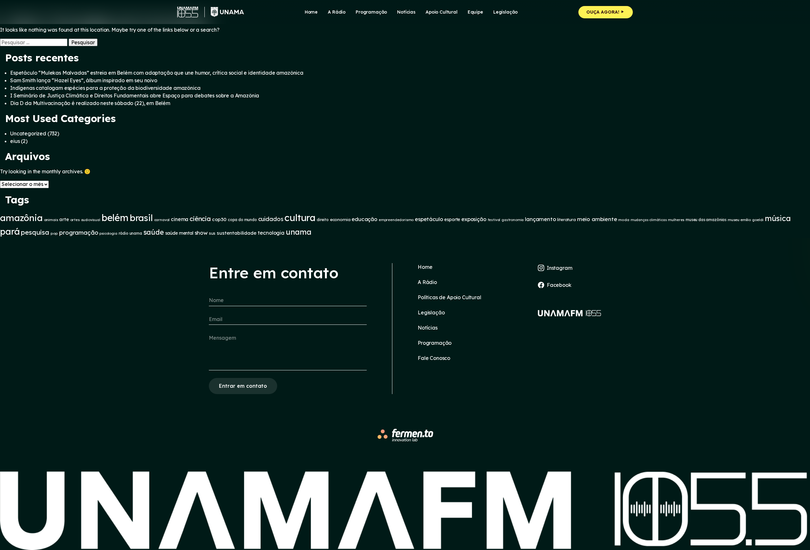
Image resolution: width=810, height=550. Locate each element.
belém (115, 217)
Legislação (505, 12)
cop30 (219, 219)
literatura (566, 219)
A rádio (337, 12)
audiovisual (90, 220)
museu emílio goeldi (745, 219)
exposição (473, 219)
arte (64, 219)
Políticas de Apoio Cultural (449, 297)
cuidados (271, 219)
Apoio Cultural (442, 12)
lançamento (540, 219)
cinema (179, 219)
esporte (452, 219)
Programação (371, 12)
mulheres (676, 220)
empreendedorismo (396, 220)
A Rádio (427, 282)
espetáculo (429, 219)
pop (54, 233)
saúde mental (179, 233)
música (778, 218)
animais (51, 219)
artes (75, 220)
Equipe (475, 12)
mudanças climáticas (649, 220)
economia (340, 219)
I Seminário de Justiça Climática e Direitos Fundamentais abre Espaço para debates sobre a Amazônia (134, 95)
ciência (200, 219)
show (201, 232)
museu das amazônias (706, 219)
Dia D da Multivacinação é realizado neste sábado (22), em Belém (90, 103)
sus (212, 233)
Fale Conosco (434, 358)
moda (623, 219)
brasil (141, 217)
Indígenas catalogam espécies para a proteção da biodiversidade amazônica (105, 88)
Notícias (406, 12)
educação (364, 219)
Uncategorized (28, 133)
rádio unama (130, 233)
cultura (299, 217)
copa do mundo (242, 219)
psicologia (108, 233)
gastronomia (513, 220)
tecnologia (271, 233)
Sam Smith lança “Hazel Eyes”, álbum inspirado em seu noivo (83, 80)
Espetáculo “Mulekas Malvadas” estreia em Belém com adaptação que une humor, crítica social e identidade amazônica (156, 73)
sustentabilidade (236, 233)
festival (494, 220)
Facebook (559, 285)
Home (311, 12)
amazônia (21, 217)
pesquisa (35, 232)
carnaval (162, 220)
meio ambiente (597, 219)
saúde (153, 232)
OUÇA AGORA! (603, 12)
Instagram (559, 268)
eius (15, 141)
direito (323, 219)
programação (78, 232)
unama (298, 232)
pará (10, 231)
